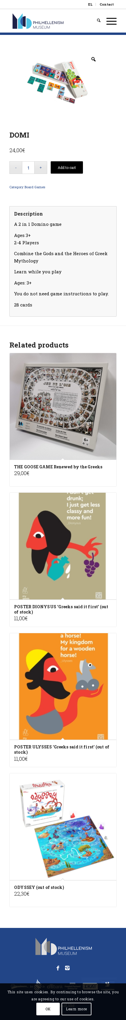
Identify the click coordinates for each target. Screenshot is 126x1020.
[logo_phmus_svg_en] (52, 21)
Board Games (35, 187)
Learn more (76, 1009)
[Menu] (109, 21)
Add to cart (67, 167)
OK (48, 1009)
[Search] (96, 21)
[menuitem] (90, 4)
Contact (107, 4)
